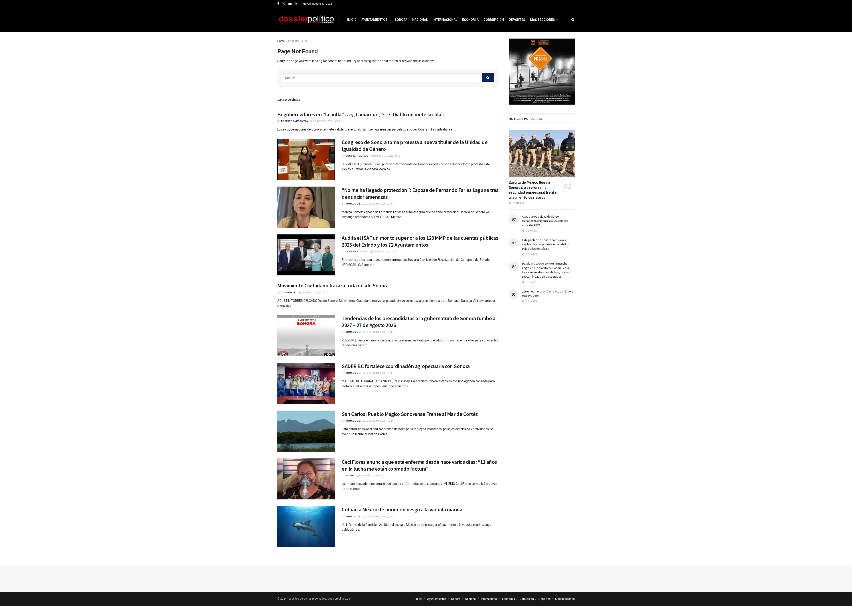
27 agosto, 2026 (322, 121)
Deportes (517, 19)
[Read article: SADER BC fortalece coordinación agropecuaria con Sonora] (306, 383)
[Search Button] (573, 20)
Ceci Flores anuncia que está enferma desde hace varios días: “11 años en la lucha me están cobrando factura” (419, 465)
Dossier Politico (356, 155)
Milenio (350, 475)
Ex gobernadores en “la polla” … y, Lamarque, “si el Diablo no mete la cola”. (361, 114)
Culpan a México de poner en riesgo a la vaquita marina (402, 509)
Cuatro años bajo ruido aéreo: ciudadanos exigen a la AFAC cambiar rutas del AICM (545, 220)
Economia (470, 19)
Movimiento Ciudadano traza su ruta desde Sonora (332, 285)
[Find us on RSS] (296, 4)
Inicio (352, 19)
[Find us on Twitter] (283, 4)
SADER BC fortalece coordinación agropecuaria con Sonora (406, 366)
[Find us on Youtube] (290, 4)
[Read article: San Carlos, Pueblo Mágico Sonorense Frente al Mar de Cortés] (306, 431)
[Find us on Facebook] (278, 4)
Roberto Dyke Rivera (294, 121)
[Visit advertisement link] (542, 72)
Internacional (445, 19)
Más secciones (542, 19)
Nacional (420, 19)
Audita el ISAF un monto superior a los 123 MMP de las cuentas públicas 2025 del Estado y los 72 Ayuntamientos (420, 241)
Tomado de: (353, 203)
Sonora (401, 19)
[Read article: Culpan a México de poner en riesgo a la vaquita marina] (306, 526)
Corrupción (493, 19)
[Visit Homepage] (308, 19)
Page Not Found (298, 41)
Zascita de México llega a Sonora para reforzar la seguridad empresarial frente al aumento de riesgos (533, 190)
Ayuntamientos (374, 19)
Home (281, 41)
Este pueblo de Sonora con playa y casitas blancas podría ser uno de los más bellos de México (545, 244)
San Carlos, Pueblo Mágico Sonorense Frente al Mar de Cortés (410, 414)
